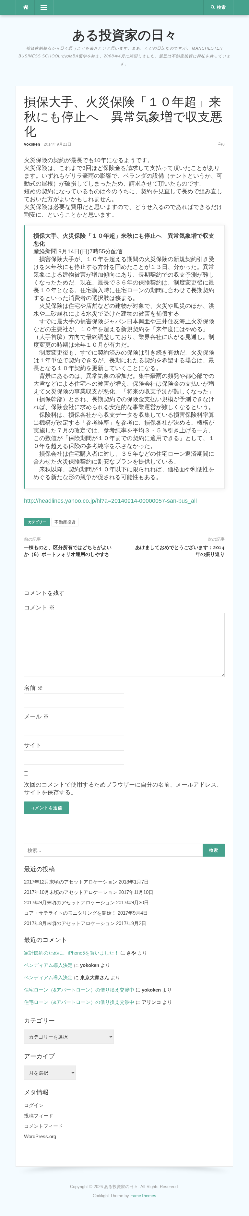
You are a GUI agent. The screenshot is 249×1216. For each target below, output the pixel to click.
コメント (39, 607)
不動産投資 (65, 522)
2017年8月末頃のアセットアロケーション (69, 923)
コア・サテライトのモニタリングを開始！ (70, 913)
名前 (33, 688)
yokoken (32, 144)
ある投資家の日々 (124, 34)
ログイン (33, 1105)
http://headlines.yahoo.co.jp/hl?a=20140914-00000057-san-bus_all (110, 501)
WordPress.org (40, 1136)
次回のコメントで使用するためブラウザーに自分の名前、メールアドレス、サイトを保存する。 (123, 788)
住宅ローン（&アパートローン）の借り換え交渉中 (79, 990)
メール (36, 716)
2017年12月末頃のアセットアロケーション (70, 882)
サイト (33, 745)
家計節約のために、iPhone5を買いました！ (71, 953)
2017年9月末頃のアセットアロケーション (69, 902)
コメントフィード (43, 1126)
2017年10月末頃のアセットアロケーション (70, 892)
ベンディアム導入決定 (48, 965)
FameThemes (143, 1195)
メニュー (44, 7)
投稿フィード (38, 1115)
